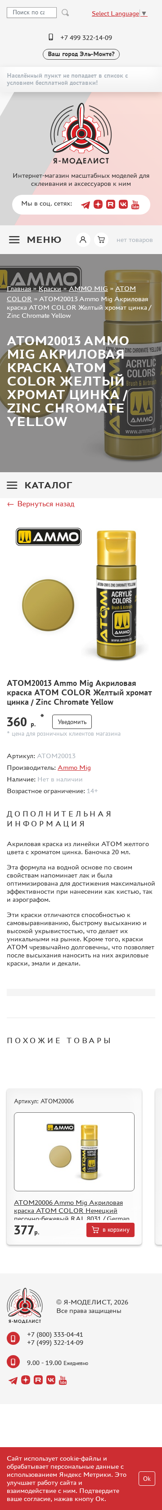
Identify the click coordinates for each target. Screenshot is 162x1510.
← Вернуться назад (40, 503)
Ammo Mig (74, 767)
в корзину (116, 1229)
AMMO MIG (88, 288)
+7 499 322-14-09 (86, 37)
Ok (147, 1478)
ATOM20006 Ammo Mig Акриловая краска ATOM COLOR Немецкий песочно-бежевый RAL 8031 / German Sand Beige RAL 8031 (72, 1214)
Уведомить (72, 722)
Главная (19, 288)
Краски (50, 288)
